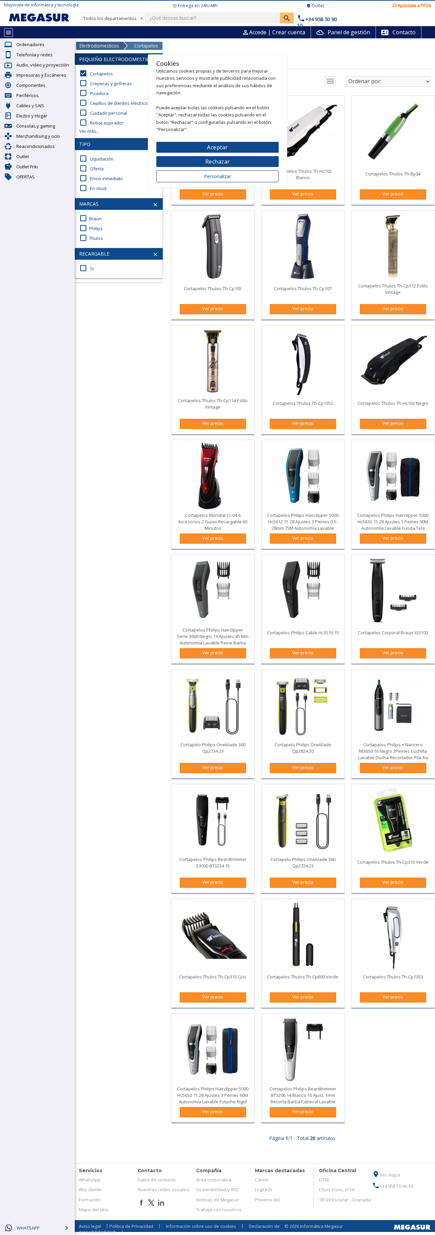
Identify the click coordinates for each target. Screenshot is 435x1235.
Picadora (93, 93)
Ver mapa (386, 1175)
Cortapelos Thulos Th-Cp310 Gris (212, 977)
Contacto (398, 32)
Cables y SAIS (30, 105)
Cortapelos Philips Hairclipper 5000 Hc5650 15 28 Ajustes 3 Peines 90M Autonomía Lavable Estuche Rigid (212, 1095)
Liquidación (96, 159)
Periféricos (27, 95)
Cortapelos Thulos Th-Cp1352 (303, 403)
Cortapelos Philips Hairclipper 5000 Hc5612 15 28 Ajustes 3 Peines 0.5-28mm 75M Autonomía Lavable (302, 521)
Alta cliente (90, 1189)
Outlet (22, 156)
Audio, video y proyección (42, 65)
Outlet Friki (27, 167)
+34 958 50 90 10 (392, 1186)
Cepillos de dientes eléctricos (114, 103)
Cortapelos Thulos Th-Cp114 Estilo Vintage (213, 403)
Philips (91, 228)
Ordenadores (30, 44)
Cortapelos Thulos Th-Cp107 (303, 288)
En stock (93, 188)
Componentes (31, 85)
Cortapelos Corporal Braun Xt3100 (393, 633)
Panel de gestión (343, 32)
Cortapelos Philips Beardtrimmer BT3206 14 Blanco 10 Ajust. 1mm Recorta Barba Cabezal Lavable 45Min (302, 1098)
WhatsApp (90, 1180)
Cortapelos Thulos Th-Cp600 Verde (302, 977)
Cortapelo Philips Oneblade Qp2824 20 (303, 748)
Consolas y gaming (35, 126)
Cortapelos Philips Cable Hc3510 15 (303, 633)
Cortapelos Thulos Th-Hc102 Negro (393, 403)
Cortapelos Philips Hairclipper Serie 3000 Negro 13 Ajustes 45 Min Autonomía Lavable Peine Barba (212, 636)
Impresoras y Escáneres (41, 75)
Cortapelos (96, 74)
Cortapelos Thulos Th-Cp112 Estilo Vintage (393, 289)
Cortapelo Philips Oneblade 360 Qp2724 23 (303, 862)
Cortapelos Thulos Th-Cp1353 (393, 977)
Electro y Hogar (31, 116)
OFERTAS (25, 177)
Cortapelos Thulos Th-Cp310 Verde (393, 862)
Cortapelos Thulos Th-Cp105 (213, 288)
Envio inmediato (101, 178)
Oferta (91, 169)
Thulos (91, 238)
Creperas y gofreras (105, 83)
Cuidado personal (103, 113)
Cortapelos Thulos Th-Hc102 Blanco (303, 174)
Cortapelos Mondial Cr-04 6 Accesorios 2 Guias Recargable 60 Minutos (212, 521)
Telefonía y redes (34, 55)
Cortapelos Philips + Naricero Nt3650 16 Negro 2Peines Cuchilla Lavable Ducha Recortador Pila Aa (393, 751)
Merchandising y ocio (38, 136)
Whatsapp (28, 1228)
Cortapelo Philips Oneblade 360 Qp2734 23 (212, 748)
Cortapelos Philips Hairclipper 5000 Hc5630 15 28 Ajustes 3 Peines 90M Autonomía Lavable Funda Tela (393, 521)
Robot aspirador (101, 123)
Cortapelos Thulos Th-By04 (392, 174)
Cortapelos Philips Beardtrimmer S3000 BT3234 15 (212, 862)
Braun (90, 219)
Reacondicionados (35, 146)
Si (86, 268)
